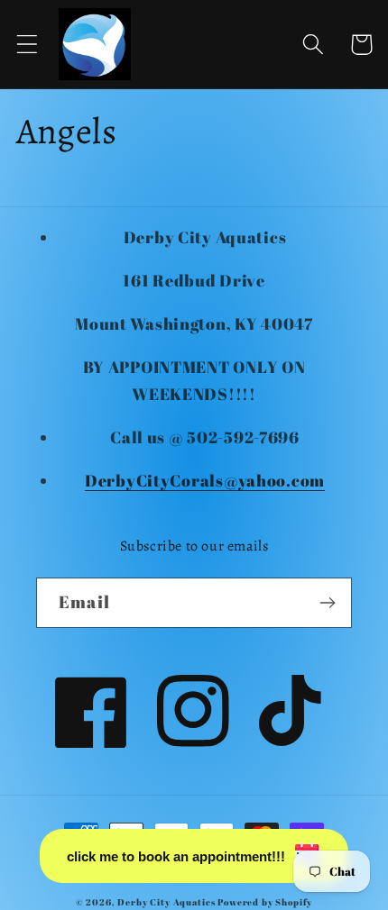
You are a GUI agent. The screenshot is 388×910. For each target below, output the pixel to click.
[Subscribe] (327, 603)
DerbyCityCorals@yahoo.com (205, 480)
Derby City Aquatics (167, 902)
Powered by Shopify (264, 902)
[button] (27, 44)
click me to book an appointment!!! (176, 856)
